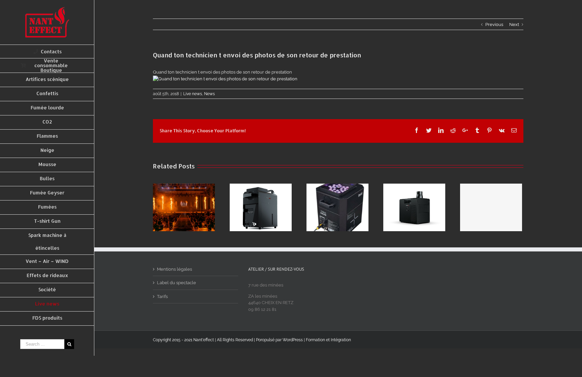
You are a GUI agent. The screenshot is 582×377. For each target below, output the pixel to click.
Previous (494, 24)
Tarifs (162, 296)
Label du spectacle (176, 282)
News (209, 93)
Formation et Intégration (328, 340)
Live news (192, 93)
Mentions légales (174, 269)
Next (514, 24)
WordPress (293, 340)
